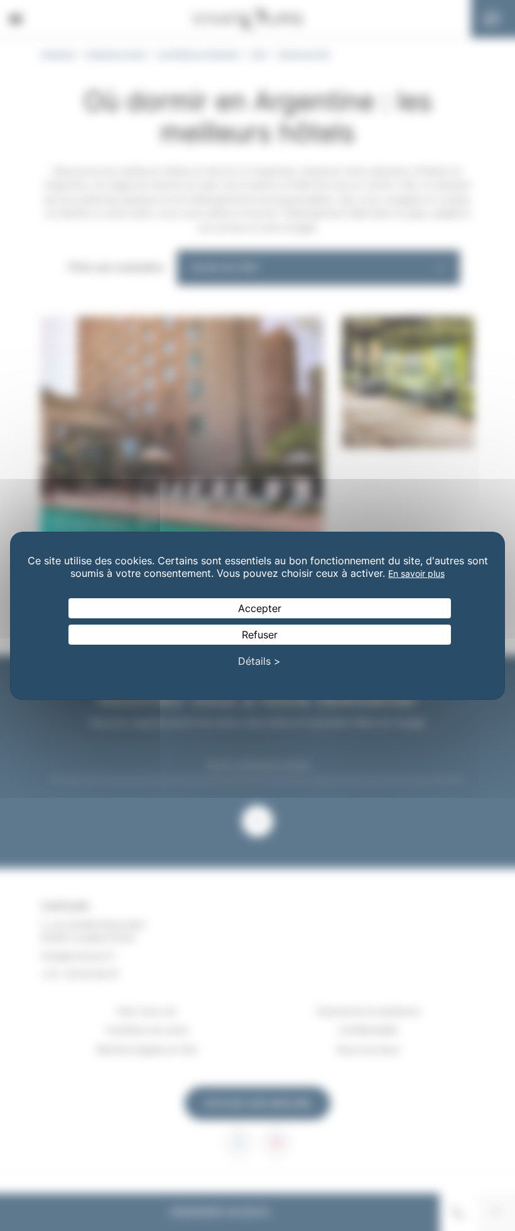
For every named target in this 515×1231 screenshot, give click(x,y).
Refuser (260, 634)
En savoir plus (416, 573)
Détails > (259, 661)
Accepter (259, 608)
